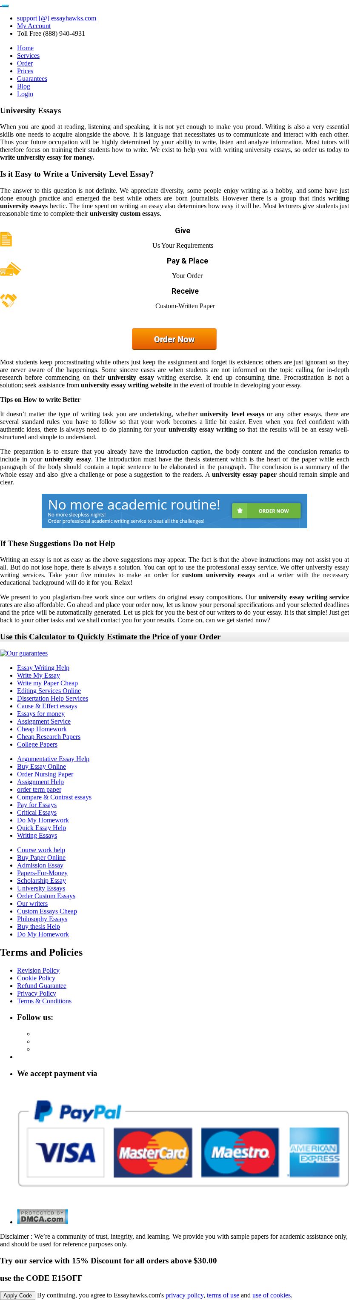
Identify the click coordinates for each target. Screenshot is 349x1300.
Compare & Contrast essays (54, 797)
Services (28, 55)
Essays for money (41, 713)
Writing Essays (37, 835)
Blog (23, 86)
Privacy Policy (36, 993)
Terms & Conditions (44, 1001)
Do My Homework (43, 820)
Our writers (32, 903)
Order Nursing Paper (45, 774)
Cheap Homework (42, 729)
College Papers (37, 744)
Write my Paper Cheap (47, 683)
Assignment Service (44, 721)
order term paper (39, 789)
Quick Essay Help (41, 827)
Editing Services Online (49, 690)
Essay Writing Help (43, 667)
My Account (34, 25)
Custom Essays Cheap (47, 911)
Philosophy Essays (42, 918)
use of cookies (271, 1295)
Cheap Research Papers (48, 736)
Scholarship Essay (41, 880)
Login (25, 93)
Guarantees (32, 78)
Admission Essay (40, 865)
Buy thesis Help (38, 926)
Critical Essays (37, 812)
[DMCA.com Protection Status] (42, 1222)
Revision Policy (38, 970)
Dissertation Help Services (52, 698)
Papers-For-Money (42, 872)
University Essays (41, 888)
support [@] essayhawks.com (56, 18)
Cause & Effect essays (47, 706)
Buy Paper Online (41, 857)
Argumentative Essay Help (53, 758)
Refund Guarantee (41, 985)
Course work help (41, 849)
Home (25, 48)
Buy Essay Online (41, 766)
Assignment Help (40, 781)
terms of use (223, 1295)
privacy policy (184, 1295)
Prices (25, 70)
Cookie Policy (36, 978)
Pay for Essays (37, 804)
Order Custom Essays (46, 895)
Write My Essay (38, 675)
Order (25, 63)
